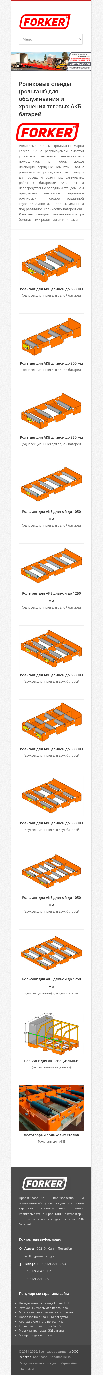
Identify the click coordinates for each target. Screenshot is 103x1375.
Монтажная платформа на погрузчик (46, 1312)
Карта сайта (69, 1363)
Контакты (27, 1368)
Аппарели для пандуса (35, 1335)
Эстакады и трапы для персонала (43, 1308)
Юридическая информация (37, 1363)
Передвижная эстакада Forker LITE (44, 1303)
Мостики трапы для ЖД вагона (41, 1330)
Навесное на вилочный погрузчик (44, 1317)
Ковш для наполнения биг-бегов (43, 1326)
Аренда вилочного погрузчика (41, 1321)
